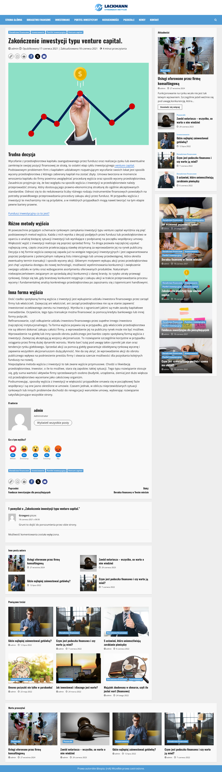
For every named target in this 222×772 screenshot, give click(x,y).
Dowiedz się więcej (171, 107)
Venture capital (75, 32)
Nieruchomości (110, 20)
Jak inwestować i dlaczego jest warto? (77, 687)
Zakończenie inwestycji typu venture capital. (181, 293)
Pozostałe (128, 20)
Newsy (142, 20)
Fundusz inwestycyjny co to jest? (28, 213)
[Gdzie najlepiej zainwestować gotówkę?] (30, 622)
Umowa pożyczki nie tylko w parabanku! (30, 687)
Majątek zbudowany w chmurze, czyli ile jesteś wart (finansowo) (126, 689)
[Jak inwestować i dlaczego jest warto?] (78, 668)
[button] (215, 20)
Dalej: (131, 490)
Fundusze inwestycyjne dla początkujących (185, 330)
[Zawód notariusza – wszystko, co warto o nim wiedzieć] (84, 729)
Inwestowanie (62, 20)
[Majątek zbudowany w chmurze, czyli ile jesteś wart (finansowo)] (126, 668)
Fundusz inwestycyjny (195, 322)
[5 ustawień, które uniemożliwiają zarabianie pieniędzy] (126, 622)
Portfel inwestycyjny (86, 20)
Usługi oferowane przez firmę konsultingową (16, 563)
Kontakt (154, 20)
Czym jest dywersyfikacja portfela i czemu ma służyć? (185, 363)
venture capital (124, 165)
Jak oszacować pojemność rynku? (180, 224)
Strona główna (13, 20)
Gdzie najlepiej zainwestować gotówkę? (16, 583)
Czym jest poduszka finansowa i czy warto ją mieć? (88, 583)
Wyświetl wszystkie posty (53, 422)
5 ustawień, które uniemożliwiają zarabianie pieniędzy (122, 642)
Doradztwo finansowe (39, 20)
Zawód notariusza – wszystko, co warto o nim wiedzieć (88, 563)
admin (15, 48)
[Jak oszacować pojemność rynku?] (185, 214)
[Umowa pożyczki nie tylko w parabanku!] (30, 668)
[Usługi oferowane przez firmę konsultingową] (186, 55)
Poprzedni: (29, 490)
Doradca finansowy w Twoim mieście (182, 259)
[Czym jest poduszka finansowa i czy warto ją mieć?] (78, 622)
